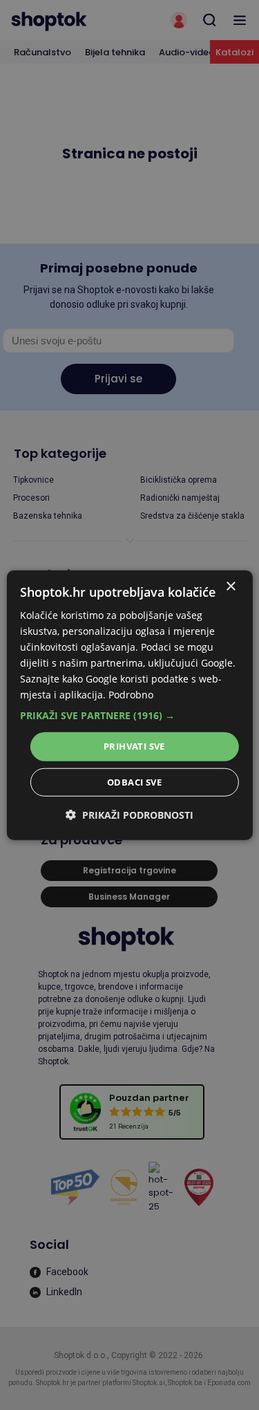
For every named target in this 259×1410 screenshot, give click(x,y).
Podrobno (130, 694)
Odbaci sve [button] (134, 782)
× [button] (230, 586)
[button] (129, 715)
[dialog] (129, 705)
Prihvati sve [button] (134, 746)
